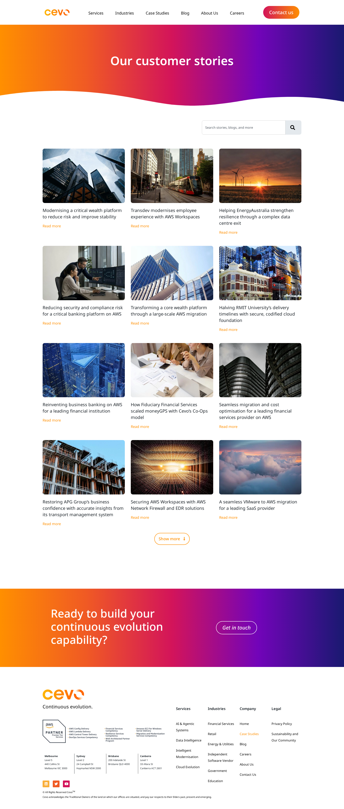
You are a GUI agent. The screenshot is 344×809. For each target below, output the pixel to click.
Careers (237, 13)
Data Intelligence (188, 740)
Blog (185, 13)
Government (217, 771)
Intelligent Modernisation (187, 753)
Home (244, 724)
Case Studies (157, 13)
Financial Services (221, 724)
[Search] (293, 127)
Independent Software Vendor (221, 757)
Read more (52, 226)
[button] (172, 539)
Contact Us (248, 774)
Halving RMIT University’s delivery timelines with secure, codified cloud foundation (257, 313)
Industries (124, 13)
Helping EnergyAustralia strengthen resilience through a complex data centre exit (256, 216)
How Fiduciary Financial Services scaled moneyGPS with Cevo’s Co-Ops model (169, 410)
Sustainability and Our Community (285, 737)
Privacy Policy (282, 724)
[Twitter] (56, 784)
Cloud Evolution (188, 767)
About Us (209, 13)
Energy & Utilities (221, 744)
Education (215, 781)
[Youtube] (66, 784)
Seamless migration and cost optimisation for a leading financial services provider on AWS (255, 410)
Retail (212, 734)
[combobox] (243, 127)
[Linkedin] (46, 784)
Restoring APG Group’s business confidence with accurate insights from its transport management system (83, 508)
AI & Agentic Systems (185, 727)
